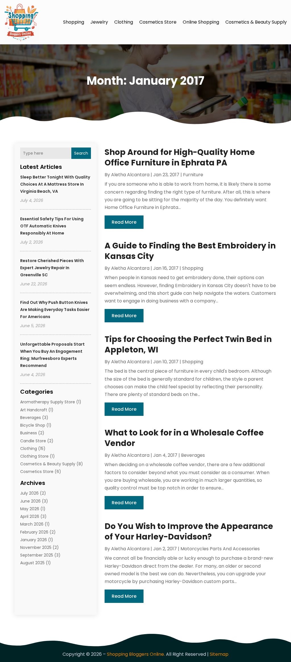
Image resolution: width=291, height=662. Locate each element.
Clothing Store (34, 456)
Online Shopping (201, 22)
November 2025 (35, 547)
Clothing (123, 22)
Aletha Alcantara (130, 174)
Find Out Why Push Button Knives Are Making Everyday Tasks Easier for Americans (55, 309)
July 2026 (29, 493)
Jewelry (99, 22)
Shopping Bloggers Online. (136, 654)
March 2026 (31, 524)
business (28, 433)
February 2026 (34, 532)
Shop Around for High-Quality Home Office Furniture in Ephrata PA (180, 157)
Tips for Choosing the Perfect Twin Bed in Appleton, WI (188, 344)
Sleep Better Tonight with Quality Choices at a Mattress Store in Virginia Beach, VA (55, 184)
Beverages (30, 417)
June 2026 (30, 501)
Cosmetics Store (157, 22)
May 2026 (29, 509)
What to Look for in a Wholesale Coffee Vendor (184, 438)
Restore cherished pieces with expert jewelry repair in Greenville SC (52, 268)
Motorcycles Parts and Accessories (220, 548)
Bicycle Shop (32, 425)
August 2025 (32, 563)
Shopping (73, 22)
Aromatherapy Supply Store (47, 402)
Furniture (193, 174)
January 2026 (33, 540)
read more (124, 222)
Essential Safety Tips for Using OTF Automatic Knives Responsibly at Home (52, 226)
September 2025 (36, 555)
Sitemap (219, 654)
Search (81, 153)
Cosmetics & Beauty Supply (256, 22)
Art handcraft (33, 410)
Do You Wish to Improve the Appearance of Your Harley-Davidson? (189, 531)
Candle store (33, 441)
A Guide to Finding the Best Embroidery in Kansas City (190, 251)
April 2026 (29, 516)
